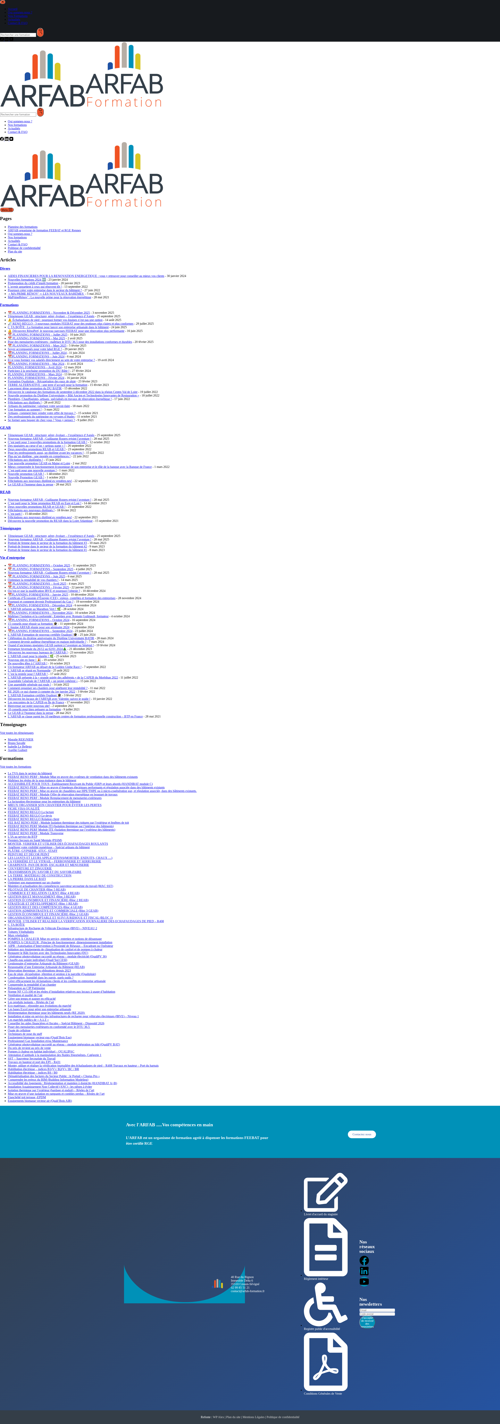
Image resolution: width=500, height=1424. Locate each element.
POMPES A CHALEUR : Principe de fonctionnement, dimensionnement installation (60, 942)
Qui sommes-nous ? (20, 121)
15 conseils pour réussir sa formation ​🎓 (32, 623)
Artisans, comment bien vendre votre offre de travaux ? (42, 413)
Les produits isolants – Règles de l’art (31, 1002)
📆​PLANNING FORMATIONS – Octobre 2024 (38, 620)
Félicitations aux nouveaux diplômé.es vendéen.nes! (40, 481)
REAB (5, 492)
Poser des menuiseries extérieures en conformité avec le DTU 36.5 (49, 1026)
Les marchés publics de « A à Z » (28, 1019)
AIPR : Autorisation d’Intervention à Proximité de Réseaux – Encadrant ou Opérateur (60, 946)
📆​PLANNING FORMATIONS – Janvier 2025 (38, 594)
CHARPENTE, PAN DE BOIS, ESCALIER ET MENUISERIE (48, 865)
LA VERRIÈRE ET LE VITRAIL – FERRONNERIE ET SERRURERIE (54, 861)
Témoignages (10, 528)
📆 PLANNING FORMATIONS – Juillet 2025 (37, 334)
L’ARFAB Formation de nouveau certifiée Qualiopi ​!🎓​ (42, 634)
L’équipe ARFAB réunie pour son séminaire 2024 (38, 627)
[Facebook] (2, 139)
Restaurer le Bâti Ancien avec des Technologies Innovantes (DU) (48, 953)
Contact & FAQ (18, 132)
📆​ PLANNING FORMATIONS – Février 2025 (38, 587)
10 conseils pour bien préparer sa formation (34, 709)
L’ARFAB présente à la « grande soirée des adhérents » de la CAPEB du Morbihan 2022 (63, 677)
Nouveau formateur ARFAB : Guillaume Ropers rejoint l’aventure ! (49, 438)
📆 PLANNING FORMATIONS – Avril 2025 (37, 583)
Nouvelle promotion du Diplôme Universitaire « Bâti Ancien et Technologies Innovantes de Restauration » (73, 395)
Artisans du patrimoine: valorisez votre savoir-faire (39, 406)
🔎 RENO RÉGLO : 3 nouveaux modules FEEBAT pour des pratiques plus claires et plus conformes (70, 323)
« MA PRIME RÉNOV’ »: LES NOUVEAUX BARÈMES (46, 293)
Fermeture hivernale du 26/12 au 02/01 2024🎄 (37, 649)
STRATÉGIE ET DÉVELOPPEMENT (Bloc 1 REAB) (43, 903)
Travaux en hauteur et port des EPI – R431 (34, 1062)
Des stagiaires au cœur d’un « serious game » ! (36, 445)
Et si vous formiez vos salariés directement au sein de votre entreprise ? (51, 360)
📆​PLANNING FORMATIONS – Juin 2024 (36, 356)
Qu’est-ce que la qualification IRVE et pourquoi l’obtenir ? (44, 590)
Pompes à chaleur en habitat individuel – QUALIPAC (41, 1051)
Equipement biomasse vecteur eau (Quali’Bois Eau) (39, 1037)
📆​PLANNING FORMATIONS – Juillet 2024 (37, 352)
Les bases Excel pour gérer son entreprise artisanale (39, 1009)
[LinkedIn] (7, 139)
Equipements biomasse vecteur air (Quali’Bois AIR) (40, 1100)
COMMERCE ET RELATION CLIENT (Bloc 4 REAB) (43, 893)
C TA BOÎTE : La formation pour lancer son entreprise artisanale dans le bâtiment (58, 327)
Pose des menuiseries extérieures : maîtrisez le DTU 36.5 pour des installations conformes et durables (70, 341)
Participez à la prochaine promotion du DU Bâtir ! (38, 370)
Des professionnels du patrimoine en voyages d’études (41, 416)
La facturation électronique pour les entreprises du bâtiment (44, 801)
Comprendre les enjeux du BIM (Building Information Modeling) (48, 1079)
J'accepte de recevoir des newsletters (367, 1322)
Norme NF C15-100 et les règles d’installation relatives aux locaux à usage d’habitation (61, 991)
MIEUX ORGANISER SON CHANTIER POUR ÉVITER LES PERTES (55, 805)
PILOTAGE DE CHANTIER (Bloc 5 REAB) (37, 889)
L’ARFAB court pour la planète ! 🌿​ (31, 656)
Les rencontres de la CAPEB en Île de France (36, 702)
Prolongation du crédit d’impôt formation (33, 283)
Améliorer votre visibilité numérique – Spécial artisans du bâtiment (49, 847)
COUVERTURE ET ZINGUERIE (30, 868)
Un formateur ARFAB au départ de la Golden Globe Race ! (44, 667)
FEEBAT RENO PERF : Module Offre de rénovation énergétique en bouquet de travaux (63, 794)
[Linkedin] (364, 1271)
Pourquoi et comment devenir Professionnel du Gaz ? (40, 601)
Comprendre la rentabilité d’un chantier (32, 984)
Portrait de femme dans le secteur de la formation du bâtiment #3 (47, 543)
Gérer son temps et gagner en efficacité (32, 998)
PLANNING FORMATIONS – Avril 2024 (35, 367)
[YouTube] (11, 139)
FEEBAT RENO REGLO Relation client (33, 819)
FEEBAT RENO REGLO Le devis (30, 815)
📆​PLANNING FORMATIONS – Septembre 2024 (40, 631)
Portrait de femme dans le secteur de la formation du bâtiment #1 (47, 550)
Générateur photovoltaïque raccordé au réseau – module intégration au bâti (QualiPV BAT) (64, 1044)
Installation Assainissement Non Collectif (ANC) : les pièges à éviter (50, 1086)
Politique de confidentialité (24, 248)
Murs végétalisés (18, 935)
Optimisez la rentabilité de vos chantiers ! (33, 580)
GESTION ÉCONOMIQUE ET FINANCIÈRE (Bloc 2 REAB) (48, 900)
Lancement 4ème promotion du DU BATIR (35, 388)
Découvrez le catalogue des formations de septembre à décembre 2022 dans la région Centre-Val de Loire (73, 392)
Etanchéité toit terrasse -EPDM (27, 1097)
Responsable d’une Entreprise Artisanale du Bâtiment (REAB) (46, 967)
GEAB (5, 428)
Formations (9, 305)
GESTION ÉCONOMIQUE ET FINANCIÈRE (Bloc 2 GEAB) (48, 914)
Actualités (14, 128)
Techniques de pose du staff (25, 1034)
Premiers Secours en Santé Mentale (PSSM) (35, 840)
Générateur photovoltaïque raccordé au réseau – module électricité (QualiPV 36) (57, 956)
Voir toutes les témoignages (17, 732)
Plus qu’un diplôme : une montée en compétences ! (39, 456)
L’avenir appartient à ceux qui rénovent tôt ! (35, 286)
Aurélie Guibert (17, 750)
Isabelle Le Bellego (20, 746)
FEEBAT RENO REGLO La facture (31, 812)
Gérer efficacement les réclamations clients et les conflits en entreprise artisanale (57, 981)
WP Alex (218, 1417)
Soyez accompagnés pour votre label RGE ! (35, 349)
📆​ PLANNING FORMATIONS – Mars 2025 (37, 345)
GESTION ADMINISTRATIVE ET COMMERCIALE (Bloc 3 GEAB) (53, 910)
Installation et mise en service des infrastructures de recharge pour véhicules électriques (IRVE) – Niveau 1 (73, 1016)
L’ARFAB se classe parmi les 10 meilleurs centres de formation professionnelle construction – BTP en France (75, 716)
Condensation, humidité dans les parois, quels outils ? (40, 977)
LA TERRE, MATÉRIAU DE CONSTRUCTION (39, 875)
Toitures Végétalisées (21, 931)
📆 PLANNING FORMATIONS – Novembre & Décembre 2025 (49, 312)
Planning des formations (23, 226)
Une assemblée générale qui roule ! (29, 684)
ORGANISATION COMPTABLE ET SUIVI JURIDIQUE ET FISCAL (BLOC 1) (60, 917)
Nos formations (17, 125)
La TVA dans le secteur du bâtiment (30, 773)
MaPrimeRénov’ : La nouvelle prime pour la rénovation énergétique (49, 297)
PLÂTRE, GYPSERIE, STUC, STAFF (32, 850)
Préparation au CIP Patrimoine (26, 988)
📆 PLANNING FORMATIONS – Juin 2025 (36, 576)
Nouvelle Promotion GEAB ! (26, 477)
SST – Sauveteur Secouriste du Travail (31, 1058)
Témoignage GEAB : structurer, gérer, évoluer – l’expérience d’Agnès (51, 316)
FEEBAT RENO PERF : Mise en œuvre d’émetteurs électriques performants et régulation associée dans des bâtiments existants (86, 787)
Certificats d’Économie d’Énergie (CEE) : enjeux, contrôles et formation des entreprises (61, 598)
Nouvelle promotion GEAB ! (26, 474)
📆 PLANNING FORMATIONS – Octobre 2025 (39, 565)
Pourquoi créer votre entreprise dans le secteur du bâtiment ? (45, 290)
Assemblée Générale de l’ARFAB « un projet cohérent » (43, 681)
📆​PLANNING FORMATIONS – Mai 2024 (36, 363)
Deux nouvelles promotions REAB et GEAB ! (36, 449)
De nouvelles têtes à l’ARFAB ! (27, 663)
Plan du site (15, 251)
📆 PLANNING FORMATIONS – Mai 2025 (36, 338)
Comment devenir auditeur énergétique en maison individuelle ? (47, 641)
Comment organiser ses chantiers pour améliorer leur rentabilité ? (48, 688)
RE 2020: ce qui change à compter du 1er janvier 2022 (41, 691)
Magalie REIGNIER (20, 739)
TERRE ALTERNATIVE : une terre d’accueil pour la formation (47, 385)
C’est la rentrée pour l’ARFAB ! (28, 674)
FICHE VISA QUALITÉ (24, 808)
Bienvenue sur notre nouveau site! (29, 706)
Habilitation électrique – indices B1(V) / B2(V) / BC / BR (43, 1069)
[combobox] (18, 114)
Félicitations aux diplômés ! (25, 402)
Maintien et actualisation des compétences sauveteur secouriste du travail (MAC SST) (60, 886)
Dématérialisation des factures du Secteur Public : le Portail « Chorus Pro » (54, 1076)
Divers (5, 268)
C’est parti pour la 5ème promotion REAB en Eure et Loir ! (44, 503)
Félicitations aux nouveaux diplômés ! (31, 510)
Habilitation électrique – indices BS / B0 (32, 1072)
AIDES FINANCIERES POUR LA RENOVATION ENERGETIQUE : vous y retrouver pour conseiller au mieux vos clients (86, 276)
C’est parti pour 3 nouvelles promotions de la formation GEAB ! (47, 442)
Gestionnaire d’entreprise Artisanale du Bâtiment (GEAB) (43, 963)
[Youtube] (364, 1281)
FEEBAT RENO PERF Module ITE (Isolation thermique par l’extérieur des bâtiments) (61, 829)
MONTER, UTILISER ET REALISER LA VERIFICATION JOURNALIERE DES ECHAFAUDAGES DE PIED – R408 (86, 921)
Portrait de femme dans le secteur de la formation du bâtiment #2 (47, 546)
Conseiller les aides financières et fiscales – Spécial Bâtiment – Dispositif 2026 (56, 1023)
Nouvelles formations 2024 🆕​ (27, 279)
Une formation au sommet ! (25, 409)
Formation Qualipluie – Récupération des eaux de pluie (42, 381)
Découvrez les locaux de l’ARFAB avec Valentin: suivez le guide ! (49, 698)
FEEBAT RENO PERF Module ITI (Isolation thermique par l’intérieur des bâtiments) (61, 826)
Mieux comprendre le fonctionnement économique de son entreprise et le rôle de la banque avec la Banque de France (80, 466)
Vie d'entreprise (12, 558)
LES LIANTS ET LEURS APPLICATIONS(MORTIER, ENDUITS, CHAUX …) (60, 857)
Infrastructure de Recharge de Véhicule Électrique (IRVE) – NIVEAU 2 (52, 928)
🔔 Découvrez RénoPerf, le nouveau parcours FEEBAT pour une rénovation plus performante (66, 331)
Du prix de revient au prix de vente (29, 1048)
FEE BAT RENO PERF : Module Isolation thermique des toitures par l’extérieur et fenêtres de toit (68, 822)
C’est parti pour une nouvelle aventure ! (32, 470)
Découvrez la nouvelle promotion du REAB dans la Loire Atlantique (50, 520)
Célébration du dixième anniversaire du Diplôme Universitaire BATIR (51, 638)
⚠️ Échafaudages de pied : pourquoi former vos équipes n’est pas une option (55, 320)
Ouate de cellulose (19, 1030)
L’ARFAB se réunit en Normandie (29, 670)
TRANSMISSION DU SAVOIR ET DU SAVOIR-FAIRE (44, 872)
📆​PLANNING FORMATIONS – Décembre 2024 (40, 605)
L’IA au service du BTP (22, 836)
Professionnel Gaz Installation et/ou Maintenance (38, 1041)
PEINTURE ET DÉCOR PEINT (28, 854)
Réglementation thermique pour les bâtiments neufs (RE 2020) (46, 1012)
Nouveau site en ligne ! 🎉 (24, 660)
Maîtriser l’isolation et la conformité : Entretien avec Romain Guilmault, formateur (58, 616)
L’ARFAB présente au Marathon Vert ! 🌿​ (34, 609)
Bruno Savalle (16, 743)
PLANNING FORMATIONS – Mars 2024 (35, 374)
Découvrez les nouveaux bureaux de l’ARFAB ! (38, 652)
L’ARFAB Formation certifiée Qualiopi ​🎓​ (34, 695)
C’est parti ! (15, 513)
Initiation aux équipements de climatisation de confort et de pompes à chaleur (55, 949)
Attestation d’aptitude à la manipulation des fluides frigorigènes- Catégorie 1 (54, 1055)
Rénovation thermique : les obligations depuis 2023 (39, 970)
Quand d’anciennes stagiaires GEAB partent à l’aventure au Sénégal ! (51, 645)
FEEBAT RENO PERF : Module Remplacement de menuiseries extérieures (55, 798)
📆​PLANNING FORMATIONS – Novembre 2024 (40, 612)
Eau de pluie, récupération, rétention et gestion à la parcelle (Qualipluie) (52, 974)
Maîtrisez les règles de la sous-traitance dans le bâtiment (42, 780)
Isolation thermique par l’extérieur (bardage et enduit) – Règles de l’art (51, 1090)
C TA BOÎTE (16, 924)
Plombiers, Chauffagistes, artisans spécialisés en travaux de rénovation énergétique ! (60, 399)
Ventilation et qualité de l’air (25, 995)
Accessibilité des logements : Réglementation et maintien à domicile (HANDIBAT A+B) (62, 1083)
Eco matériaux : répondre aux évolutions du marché (39, 1005)
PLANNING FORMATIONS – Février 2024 (36, 377)
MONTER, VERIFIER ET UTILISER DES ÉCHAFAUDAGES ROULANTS (58, 843)
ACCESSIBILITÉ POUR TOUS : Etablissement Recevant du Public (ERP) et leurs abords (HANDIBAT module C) (80, 784)
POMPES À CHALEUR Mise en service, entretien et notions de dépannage (55, 938)
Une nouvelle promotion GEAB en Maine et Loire (39, 463)
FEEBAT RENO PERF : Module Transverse (35, 833)
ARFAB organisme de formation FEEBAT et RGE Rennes (44, 230)
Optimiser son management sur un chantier (34, 882)
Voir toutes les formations (15, 766)
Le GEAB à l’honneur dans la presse (30, 484)
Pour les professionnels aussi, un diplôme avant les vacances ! (46, 452)
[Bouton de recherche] (40, 112)
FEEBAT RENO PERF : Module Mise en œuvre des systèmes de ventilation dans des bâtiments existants (73, 777)
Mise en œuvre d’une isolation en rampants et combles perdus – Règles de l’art (56, 1093)
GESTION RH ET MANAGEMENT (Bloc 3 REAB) (42, 896)
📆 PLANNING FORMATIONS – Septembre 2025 (40, 569)
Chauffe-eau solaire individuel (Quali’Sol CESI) (37, 960)
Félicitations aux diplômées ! (25, 459)
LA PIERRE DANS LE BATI (27, 879)
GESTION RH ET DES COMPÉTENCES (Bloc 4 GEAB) (45, 907)
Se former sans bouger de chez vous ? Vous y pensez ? (41, 420)
